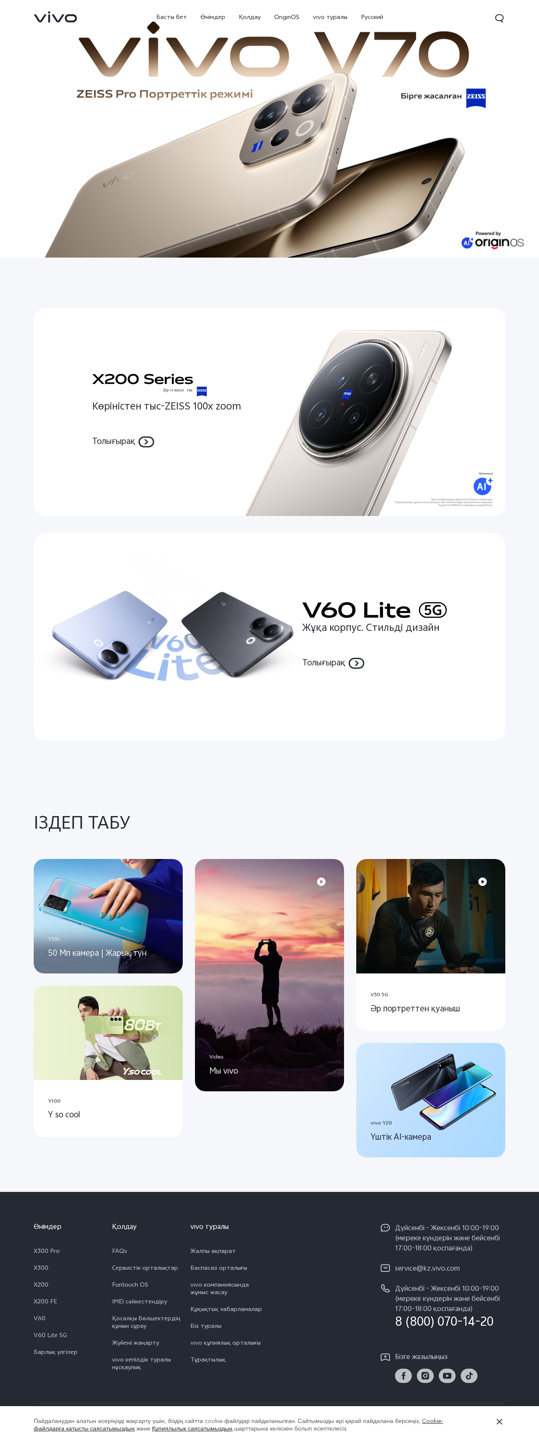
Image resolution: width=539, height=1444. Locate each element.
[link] (55, 17)
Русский (372, 18)
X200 (41, 1286)
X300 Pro (47, 1252)
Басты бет (171, 18)
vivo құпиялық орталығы (225, 1344)
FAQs (119, 1252)
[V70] (269, 129)
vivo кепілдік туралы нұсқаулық (141, 1364)
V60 (39, 1319)
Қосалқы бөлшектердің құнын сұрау (146, 1323)
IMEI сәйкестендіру (139, 1302)
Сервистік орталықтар (145, 1269)
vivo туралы (330, 18)
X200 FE (45, 1302)
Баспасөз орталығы (218, 1269)
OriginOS (286, 18)
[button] (499, 18)
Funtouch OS (130, 1286)
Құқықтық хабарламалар (226, 1310)
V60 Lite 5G (50, 1336)
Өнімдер (212, 18)
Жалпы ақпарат (213, 1252)
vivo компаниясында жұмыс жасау (219, 1289)
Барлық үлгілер (55, 1353)
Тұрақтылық (208, 1360)
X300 (41, 1269)
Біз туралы (205, 1327)
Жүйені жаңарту (135, 1344)
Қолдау (250, 18)
